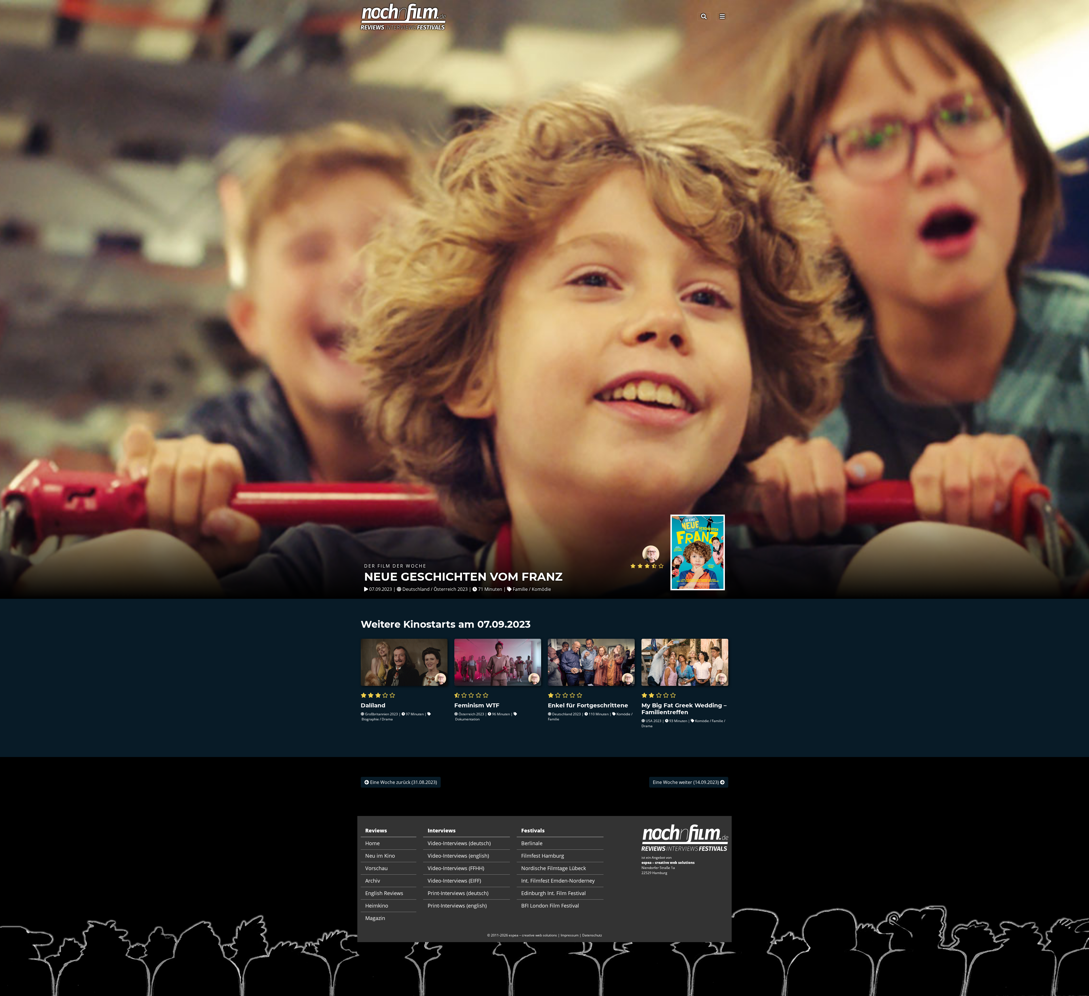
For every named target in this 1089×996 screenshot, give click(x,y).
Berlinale (532, 843)
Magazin (375, 918)
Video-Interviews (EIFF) (454, 880)
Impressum (570, 935)
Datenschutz (592, 935)
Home (372, 843)
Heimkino (376, 905)
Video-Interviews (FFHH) (456, 868)
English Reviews (384, 893)
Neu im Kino (380, 855)
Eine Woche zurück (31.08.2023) (403, 782)
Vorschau (376, 868)
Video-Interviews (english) (458, 855)
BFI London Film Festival (550, 905)
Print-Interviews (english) (457, 905)
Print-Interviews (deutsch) (458, 893)
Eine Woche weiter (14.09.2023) (686, 782)
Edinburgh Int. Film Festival (553, 893)
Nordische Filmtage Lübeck (553, 868)
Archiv (372, 880)
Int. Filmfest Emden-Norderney (558, 880)
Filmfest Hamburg (542, 855)
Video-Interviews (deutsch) (459, 843)
